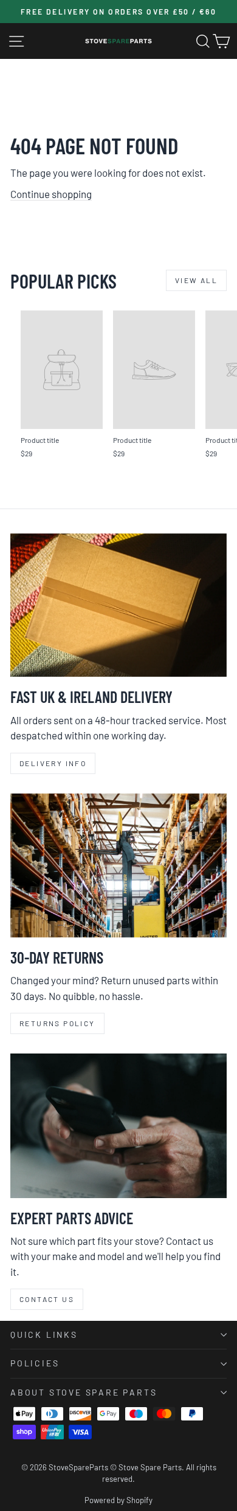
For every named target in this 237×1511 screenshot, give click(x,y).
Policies (34, 1363)
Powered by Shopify (118, 1500)
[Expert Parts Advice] (118, 1125)
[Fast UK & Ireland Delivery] (118, 605)
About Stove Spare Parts (83, 1392)
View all (196, 280)
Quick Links (44, 1334)
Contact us (46, 1299)
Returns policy (57, 1023)
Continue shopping (51, 194)
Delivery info (52, 763)
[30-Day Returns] (118, 865)
